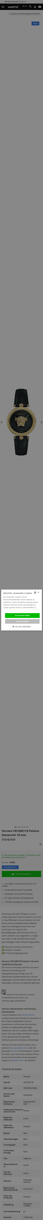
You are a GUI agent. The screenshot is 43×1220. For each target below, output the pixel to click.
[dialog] (21, 610)
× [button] (38, 592)
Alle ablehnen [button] (22, 621)
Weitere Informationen (11, 610)
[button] (21, 627)
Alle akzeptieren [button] (22, 615)
